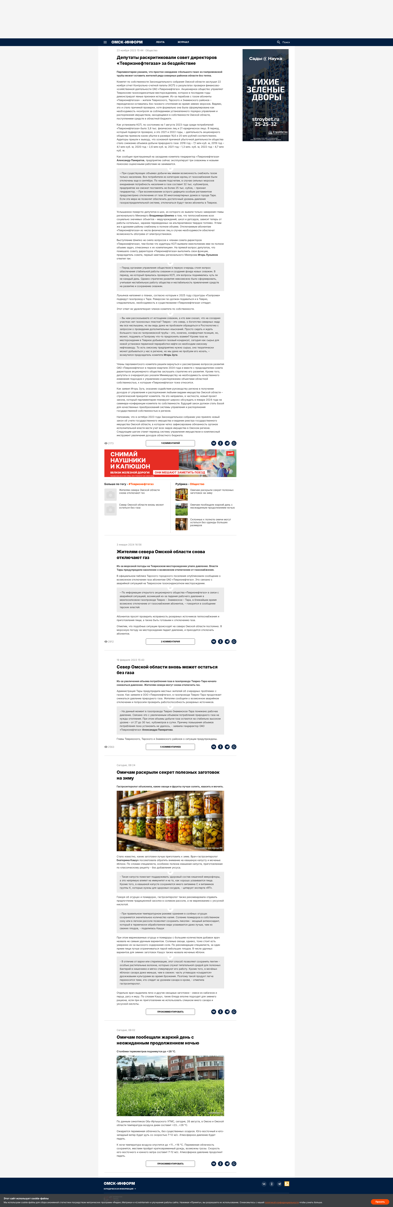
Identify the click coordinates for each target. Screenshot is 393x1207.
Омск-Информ (127, 42)
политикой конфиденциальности (282, 1202)
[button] (105, 42)
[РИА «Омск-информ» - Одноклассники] (271, 1184)
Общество (151, 50)
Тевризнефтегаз (142, 484)
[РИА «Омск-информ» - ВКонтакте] (264, 1184)
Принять (380, 1201)
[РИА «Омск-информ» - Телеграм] (279, 1184)
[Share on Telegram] (226, 443)
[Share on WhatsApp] (233, 443)
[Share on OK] (219, 443)
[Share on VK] (213, 443)
